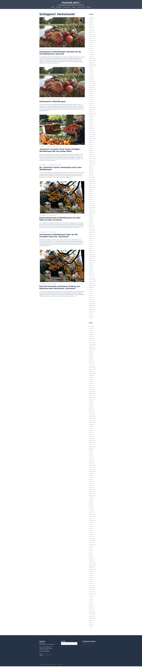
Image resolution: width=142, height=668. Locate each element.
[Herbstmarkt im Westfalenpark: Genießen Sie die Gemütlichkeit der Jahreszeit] (62, 32)
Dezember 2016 (92, 254)
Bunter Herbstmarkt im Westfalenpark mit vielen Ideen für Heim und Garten (60, 219)
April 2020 (91, 173)
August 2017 (91, 238)
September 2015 (92, 285)
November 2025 (92, 36)
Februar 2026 (92, 30)
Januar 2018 (91, 228)
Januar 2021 (91, 154)
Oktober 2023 (92, 87)
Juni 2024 (91, 71)
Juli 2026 (91, 20)
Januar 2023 (91, 105)
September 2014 (92, 309)
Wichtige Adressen (66, 7)
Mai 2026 (91, 24)
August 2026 (91, 17)
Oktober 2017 (92, 234)
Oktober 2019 (92, 185)
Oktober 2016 (92, 258)
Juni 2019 (91, 193)
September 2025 (92, 40)
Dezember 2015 (92, 279)
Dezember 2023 (92, 83)
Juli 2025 (91, 44)
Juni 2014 (91, 315)
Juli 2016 (91, 264)
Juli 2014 (91, 313)
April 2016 (91, 271)
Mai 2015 (91, 293)
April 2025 (91, 50)
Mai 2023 (91, 97)
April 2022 (91, 124)
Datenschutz (88, 7)
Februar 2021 (91, 152)
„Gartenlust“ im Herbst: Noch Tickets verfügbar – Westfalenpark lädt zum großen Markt (60, 150)
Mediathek (74, 7)
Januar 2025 (91, 56)
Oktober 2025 (92, 38)
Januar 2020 (91, 179)
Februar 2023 (92, 103)
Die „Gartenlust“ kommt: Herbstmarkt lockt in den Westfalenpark (60, 168)
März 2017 (91, 248)
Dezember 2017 (92, 230)
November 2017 (92, 232)
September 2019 (92, 187)
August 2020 (91, 164)
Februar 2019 (91, 201)
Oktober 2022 (92, 111)
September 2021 (92, 138)
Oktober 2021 (92, 136)
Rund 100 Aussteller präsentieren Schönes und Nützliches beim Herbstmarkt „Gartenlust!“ (59, 287)
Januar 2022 (91, 130)
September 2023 (92, 89)
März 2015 (91, 297)
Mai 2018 (91, 220)
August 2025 (91, 42)
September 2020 (92, 162)
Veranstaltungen (56, 49)
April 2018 (91, 222)
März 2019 (91, 199)
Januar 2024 (91, 81)
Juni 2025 (91, 46)
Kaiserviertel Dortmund (87, 644)
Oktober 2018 (92, 209)
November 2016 (92, 256)
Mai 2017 (91, 244)
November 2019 (92, 183)
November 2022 (92, 109)
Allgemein (49, 49)
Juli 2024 (91, 69)
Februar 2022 (92, 128)
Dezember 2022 (92, 107)
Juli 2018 (91, 215)
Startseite (53, 7)
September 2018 (92, 211)
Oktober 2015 (92, 283)
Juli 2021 (91, 142)
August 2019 (91, 189)
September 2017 (92, 236)
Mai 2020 (91, 171)
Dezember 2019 (92, 181)
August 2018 (91, 213)
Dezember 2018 (92, 205)
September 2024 (92, 64)
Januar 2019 (91, 203)
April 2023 (91, 99)
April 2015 (91, 295)
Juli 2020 (91, 166)
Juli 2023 (91, 93)
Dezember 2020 (92, 156)
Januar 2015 (91, 301)
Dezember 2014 (92, 303)
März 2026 (91, 28)
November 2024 (92, 60)
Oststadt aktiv (86, 642)
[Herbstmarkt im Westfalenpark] (62, 82)
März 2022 (91, 126)
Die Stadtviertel (59, 7)
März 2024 (91, 77)
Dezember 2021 (92, 132)
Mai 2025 (91, 48)
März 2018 (91, 224)
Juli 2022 (91, 117)
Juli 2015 (91, 289)
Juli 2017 (91, 240)
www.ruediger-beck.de (48, 655)
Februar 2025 (92, 54)
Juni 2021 (91, 144)
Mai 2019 (91, 195)
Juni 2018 (91, 217)
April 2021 (91, 148)
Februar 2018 (91, 226)
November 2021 (92, 134)
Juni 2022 (91, 120)
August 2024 (91, 66)
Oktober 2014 (92, 307)
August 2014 (91, 311)
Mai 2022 (91, 122)
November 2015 (92, 281)
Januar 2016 (91, 277)
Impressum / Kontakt (81, 7)
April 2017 (91, 246)
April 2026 (91, 26)
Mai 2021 (91, 146)
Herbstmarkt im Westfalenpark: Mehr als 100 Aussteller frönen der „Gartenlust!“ (58, 235)
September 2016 (92, 260)
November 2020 (92, 158)
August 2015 (91, 287)
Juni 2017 (91, 242)
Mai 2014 (91, 317)
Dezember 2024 (92, 58)
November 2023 (92, 85)
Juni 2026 (91, 22)
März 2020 (91, 175)
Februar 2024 (92, 79)
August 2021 (91, 140)
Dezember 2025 (92, 34)
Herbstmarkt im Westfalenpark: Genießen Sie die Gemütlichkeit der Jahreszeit (60, 53)
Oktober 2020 (92, 160)
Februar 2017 (91, 250)
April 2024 (91, 75)
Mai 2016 (91, 269)
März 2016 (91, 273)
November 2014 (92, 305)
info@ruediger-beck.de (47, 654)
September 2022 (92, 113)
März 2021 (91, 150)
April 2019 (91, 197)
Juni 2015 (91, 291)
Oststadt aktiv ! (71, 2)
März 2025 (91, 52)
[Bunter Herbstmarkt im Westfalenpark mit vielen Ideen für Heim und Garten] (62, 197)
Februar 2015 (91, 299)
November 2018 (92, 207)
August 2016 (91, 262)
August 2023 (91, 91)
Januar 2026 (91, 32)
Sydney (60, 664)
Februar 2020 (92, 177)
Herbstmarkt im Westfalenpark (52, 101)
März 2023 (91, 101)
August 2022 (91, 115)
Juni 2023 (91, 95)
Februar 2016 (91, 275)
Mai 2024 (91, 73)
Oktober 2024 (92, 62)
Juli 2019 (91, 191)
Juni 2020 (91, 169)
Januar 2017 (91, 252)
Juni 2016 (91, 266)
